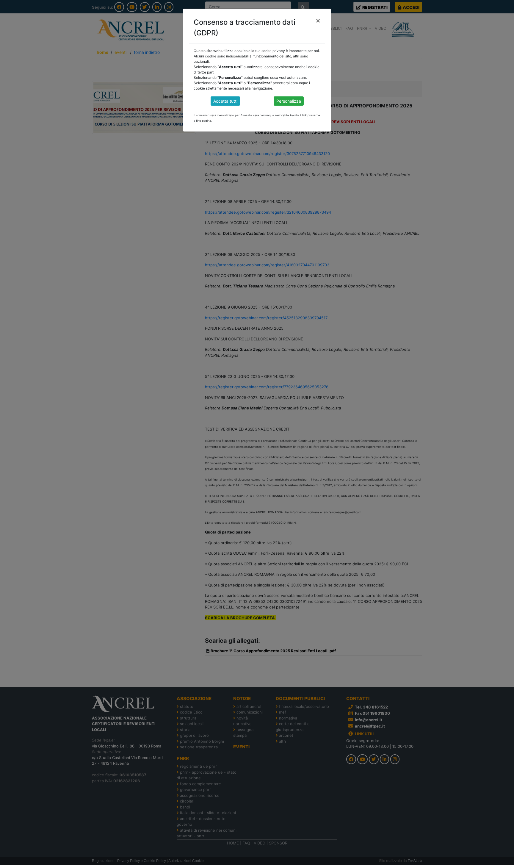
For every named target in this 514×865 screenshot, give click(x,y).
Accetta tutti (225, 101)
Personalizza (288, 101)
